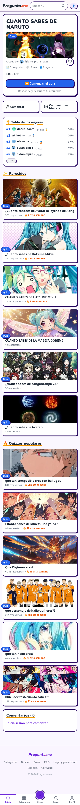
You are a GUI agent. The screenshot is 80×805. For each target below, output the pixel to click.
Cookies (33, 767)
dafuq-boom (25, 129)
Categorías (10, 762)
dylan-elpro (25, 147)
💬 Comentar (15, 107)
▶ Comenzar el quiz (40, 83)
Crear (36, 762)
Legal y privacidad (64, 762)
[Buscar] (63, 5)
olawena (23, 141)
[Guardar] (70, 61)
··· (11, 161)
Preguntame (40, 754)
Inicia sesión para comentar (27, 723)
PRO (47, 762)
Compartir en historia (58, 106)
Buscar (25, 762)
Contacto (47, 767)
